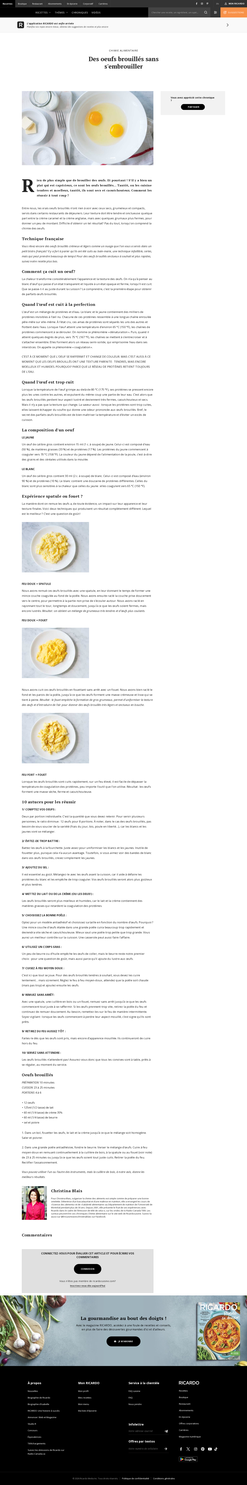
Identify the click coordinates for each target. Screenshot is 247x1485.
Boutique (22, 3)
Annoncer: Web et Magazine (42, 1417)
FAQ (131, 1397)
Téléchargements (37, 1443)
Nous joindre (135, 1404)
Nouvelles (33, 1391)
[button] (206, 12)
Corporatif (88, 3)
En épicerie (72, 3)
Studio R (32, 1423)
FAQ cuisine (134, 1391)
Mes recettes (84, 1397)
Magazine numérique (190, 1436)
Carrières (103, 3)
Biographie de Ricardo (39, 1397)
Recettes (7, 3)
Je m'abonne (125, 1341)
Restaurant (37, 3)
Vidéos (96, 12)
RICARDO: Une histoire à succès (44, 1410)
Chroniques (80, 12)
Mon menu (83, 1404)
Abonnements (54, 3)
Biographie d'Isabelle (38, 1404)
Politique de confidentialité (135, 1478)
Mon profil (83, 1391)
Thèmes (60, 12)
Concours (32, 1430)
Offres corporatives (189, 1423)
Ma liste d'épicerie (87, 1410)
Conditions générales (164, 1478)
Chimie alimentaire (123, 50)
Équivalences (34, 1436)
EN (217, 3)
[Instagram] (196, 1449)
